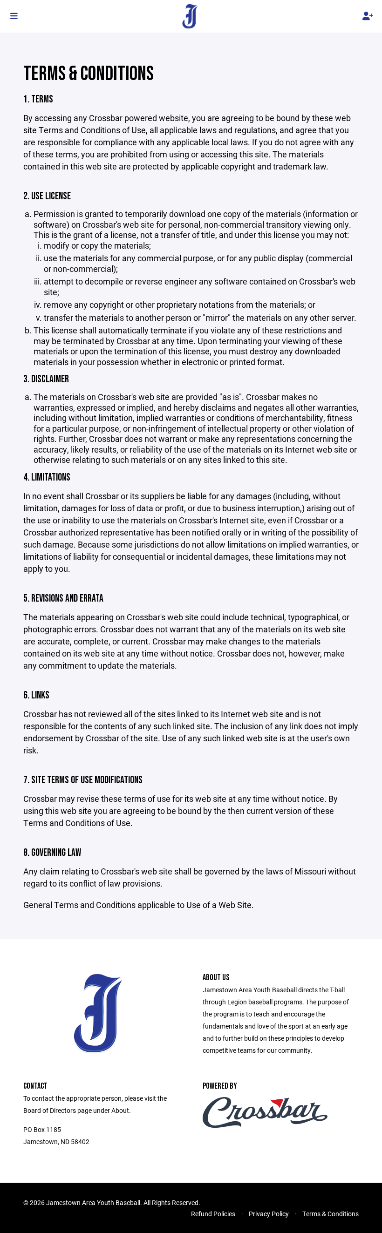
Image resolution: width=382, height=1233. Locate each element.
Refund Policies (213, 1213)
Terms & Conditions (330, 1213)
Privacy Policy (269, 1213)
